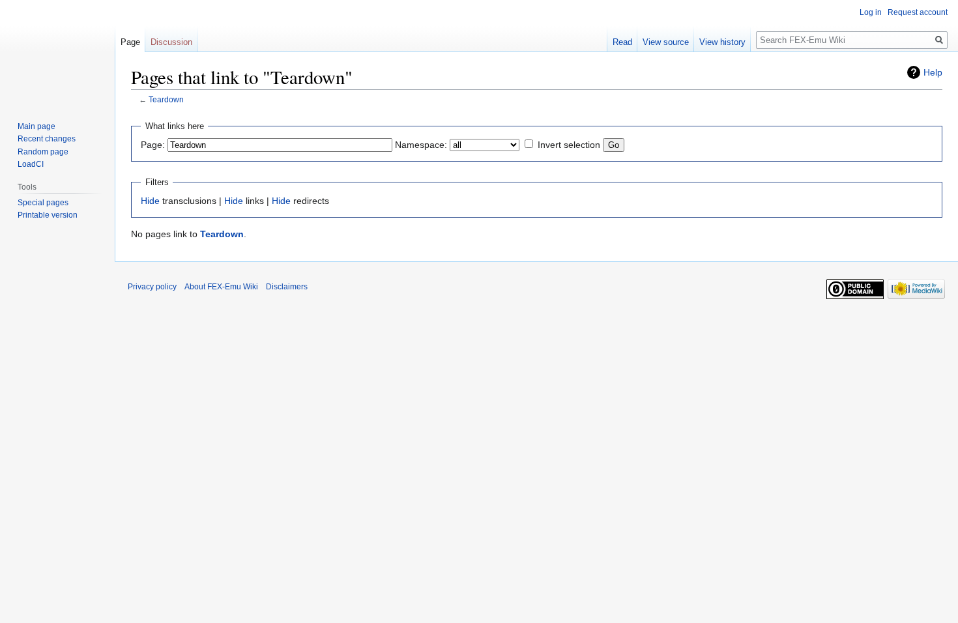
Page (130, 42)
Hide (150, 201)
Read (622, 42)
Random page (43, 151)
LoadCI (31, 164)
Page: (153, 144)
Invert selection (569, 144)
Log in (871, 12)
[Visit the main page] (57, 52)
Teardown (166, 99)
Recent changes (47, 138)
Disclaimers (287, 286)
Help (932, 72)
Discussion (171, 42)
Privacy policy (152, 286)
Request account (918, 12)
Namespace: (421, 144)
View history (722, 42)
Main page (36, 126)
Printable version (48, 215)
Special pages (43, 202)
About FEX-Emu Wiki (221, 286)
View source (666, 42)
